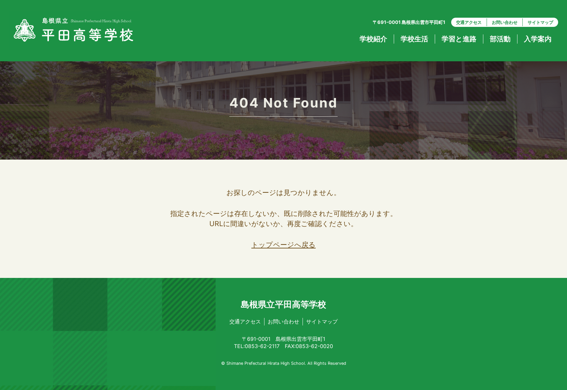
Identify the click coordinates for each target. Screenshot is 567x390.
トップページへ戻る (283, 245)
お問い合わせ (504, 22)
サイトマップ (540, 22)
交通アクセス (469, 22)
